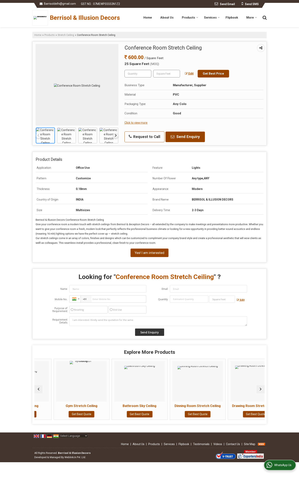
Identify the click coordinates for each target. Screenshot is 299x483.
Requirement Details (59, 321)
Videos (217, 444)
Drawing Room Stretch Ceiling (238, 406)
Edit (191, 73)
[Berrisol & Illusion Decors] (41, 17)
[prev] (38, 135)
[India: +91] (75, 299)
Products (188, 17)
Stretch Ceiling (66, 34)
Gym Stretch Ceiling (64, 406)
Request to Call (146, 137)
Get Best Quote (63, 414)
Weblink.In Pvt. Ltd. (75, 457)
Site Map (249, 444)
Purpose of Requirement (59, 310)
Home (147, 17)
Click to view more (135, 122)
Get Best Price (213, 73)
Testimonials (201, 444)
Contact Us (233, 444)
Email (165, 289)
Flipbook (232, 17)
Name (63, 289)
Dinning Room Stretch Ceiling (180, 406)
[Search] (264, 17)
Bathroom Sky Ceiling (122, 406)
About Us (167, 17)
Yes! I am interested (149, 253)
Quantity (163, 299)
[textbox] (166, 73)
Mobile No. (61, 299)
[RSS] (261, 444)
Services (210, 17)
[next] (115, 135)
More (250, 17)
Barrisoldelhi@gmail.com (60, 3)
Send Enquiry (187, 137)
